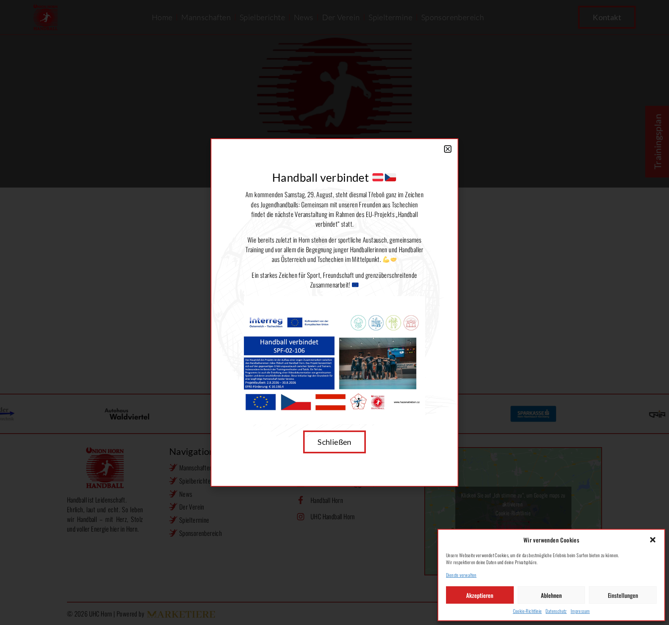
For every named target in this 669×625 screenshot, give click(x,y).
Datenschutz (555, 611)
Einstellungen (623, 595)
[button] (653, 540)
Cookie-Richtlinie (527, 611)
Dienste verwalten (461, 575)
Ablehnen (551, 595)
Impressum (580, 611)
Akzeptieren (479, 595)
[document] (334, 312)
